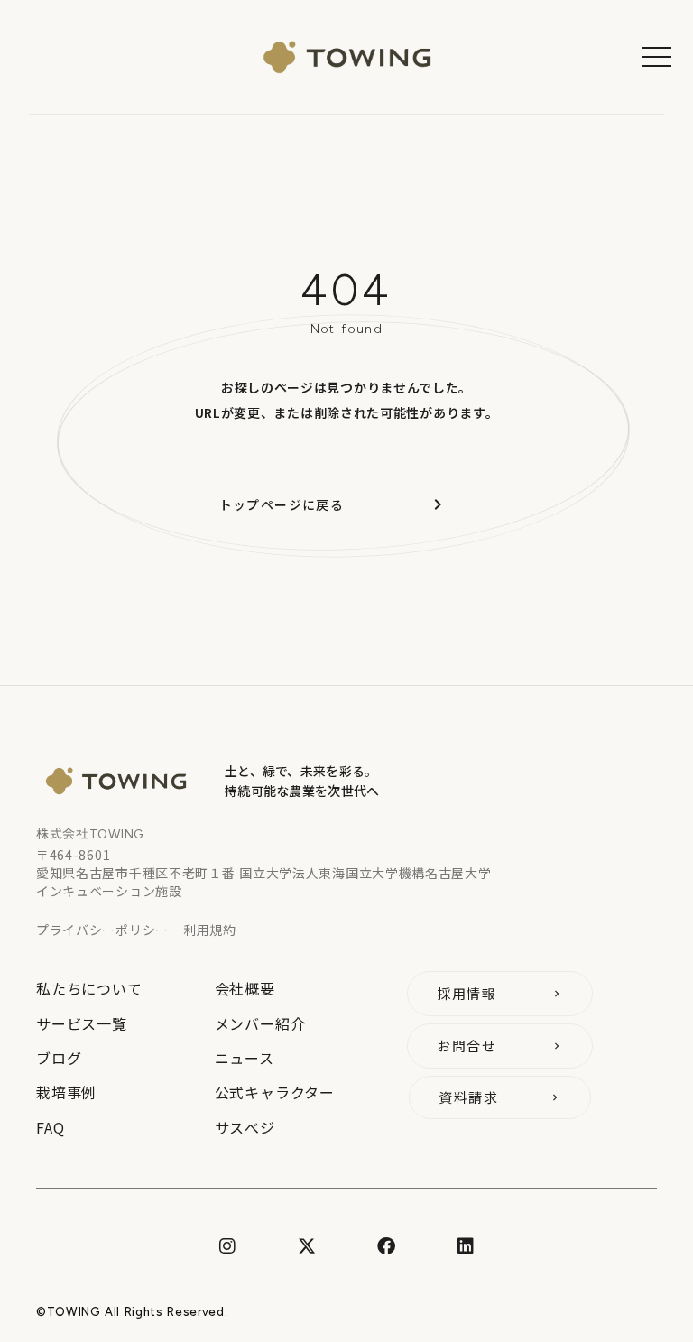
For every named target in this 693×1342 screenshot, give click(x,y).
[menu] (657, 57)
